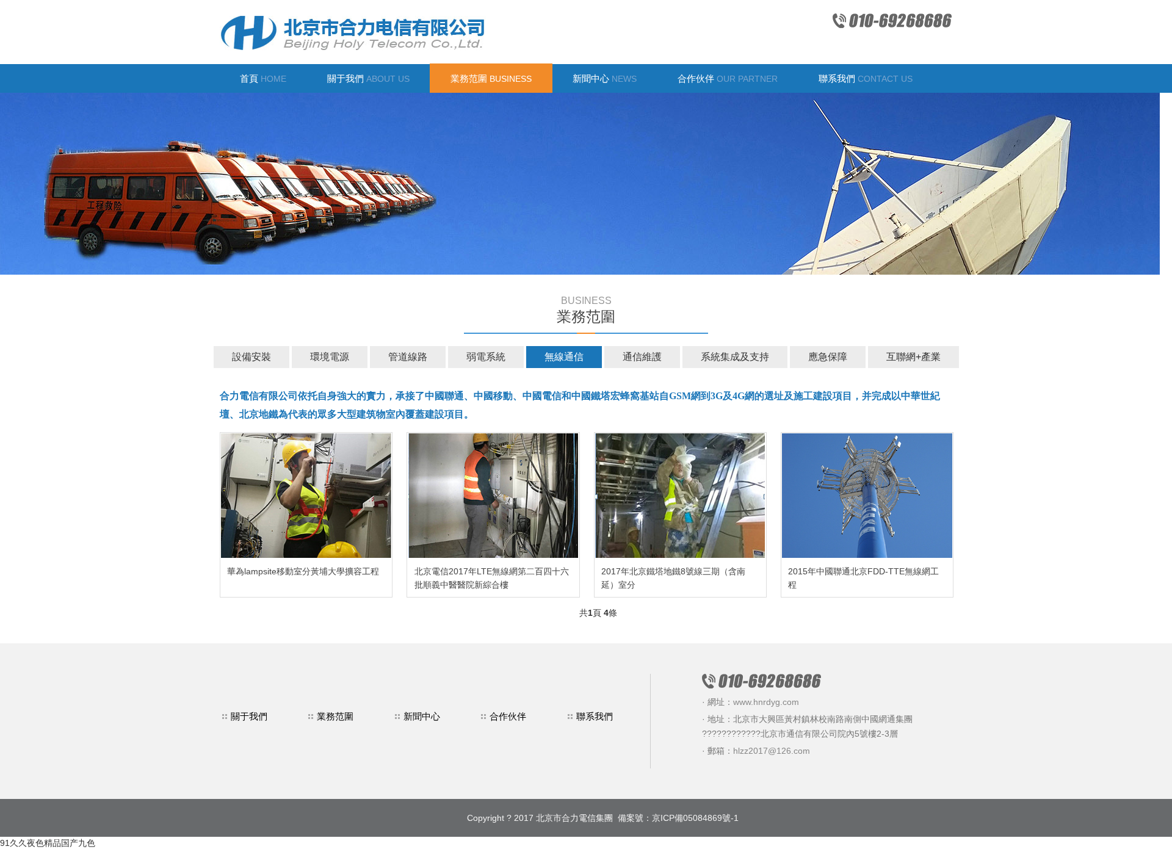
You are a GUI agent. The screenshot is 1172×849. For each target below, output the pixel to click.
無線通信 (564, 357)
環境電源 (329, 357)
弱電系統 (485, 357)
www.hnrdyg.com (766, 702)
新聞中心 (605, 78)
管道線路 (407, 357)
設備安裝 (251, 357)
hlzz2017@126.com (771, 751)
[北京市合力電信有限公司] (460, 32)
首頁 (263, 78)
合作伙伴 (728, 78)
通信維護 (642, 357)
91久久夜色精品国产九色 (47, 843)
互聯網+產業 (913, 357)
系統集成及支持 (735, 357)
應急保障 (827, 357)
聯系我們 (866, 78)
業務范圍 (491, 78)
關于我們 (368, 78)
